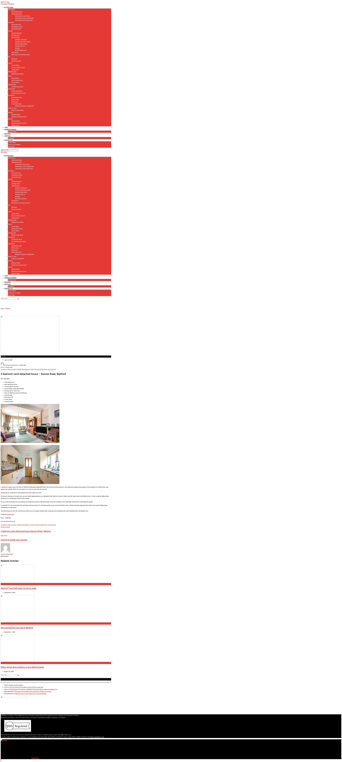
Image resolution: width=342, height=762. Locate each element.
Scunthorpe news (16, 97)
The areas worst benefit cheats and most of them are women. (33, 691)
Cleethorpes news (16, 11)
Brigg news (14, 101)
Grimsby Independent (7, 554)
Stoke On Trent (12, 108)
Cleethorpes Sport (16, 14)
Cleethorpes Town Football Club (24, 18)
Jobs (6, 127)
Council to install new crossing (14, 540)
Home (2, 308)
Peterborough (12, 84)
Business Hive (12, 131)
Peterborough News (17, 86)
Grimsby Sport (15, 37)
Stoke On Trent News (17, 110)
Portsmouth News (16, 91)
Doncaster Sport (16, 29)
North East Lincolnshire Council (20, 54)
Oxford (10, 76)
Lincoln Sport (15, 69)
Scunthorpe (11, 95)
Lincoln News (15, 65)
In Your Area (8, 7)
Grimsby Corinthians (21, 39)
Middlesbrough (12, 71)
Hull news (14, 59)
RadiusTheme (35, 758)
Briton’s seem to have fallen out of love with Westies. (31, 693)
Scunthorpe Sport (16, 104)
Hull (9, 56)
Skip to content (5, 2)
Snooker (17, 48)
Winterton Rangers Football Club (24, 106)
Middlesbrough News (17, 74)
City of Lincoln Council (18, 67)
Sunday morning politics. (16, 685)
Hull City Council (16, 61)
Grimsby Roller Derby (21, 44)
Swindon (10, 112)
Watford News (15, 121)
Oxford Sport (15, 82)
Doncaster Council (16, 26)
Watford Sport (15, 125)
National (7, 134)
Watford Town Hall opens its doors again (18, 588)
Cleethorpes (11, 9)
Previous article (5, 527)
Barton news (15, 99)
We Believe (11, 138)
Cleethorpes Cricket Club (22, 16)
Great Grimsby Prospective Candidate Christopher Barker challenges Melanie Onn (33, 689)
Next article (4, 535)
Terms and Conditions (14, 144)
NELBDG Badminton (20, 50)
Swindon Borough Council (18, 116)
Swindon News (15, 114)
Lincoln (10, 63)
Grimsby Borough (16, 33)
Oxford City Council (17, 80)
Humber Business (10, 129)
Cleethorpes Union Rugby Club (24, 20)
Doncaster (11, 22)
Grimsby (10, 31)
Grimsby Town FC (20, 46)
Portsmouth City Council (18, 93)
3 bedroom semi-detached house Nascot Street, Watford (26, 531)
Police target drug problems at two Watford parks (22, 667)
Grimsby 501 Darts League (22, 41)
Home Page (11, 146)
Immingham (14, 52)
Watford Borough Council (18, 123)
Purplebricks (10, 514)
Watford (10, 119)
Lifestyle (7, 136)
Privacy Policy (12, 142)
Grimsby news (15, 35)
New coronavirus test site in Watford (17, 628)
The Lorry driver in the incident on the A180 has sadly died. (26, 687)
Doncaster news (16, 24)
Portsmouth (11, 89)
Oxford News (15, 78)
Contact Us (8, 140)
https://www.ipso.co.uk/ (97, 737)
